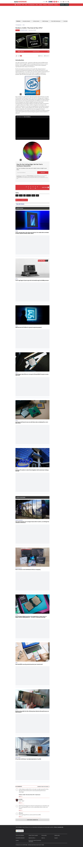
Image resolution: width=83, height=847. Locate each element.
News (37, 4)
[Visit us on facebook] (49, 1)
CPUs (23, 4)
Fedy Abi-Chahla (24, 30)
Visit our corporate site (58, 827)
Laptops (40, 4)
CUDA (21, 195)
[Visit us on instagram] (53, 1)
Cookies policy (57, 835)
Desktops (45, 4)
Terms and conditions (20, 835)
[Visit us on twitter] (51, 1)
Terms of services (30, 175)
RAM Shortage (45, 21)
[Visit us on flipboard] (56, 1)
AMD (37, 195)
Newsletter (47, 55)
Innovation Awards (26, 21)
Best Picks (19, 4)
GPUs (26, 4)
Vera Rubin (66, 21)
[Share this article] (16, 56)
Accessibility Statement (20, 837)
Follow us (41, 55)
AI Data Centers (36, 21)
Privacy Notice (19, 176)
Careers (17, 840)
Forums (66, 4)
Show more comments (32, 819)
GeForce (28, 195)
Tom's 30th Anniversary (55, 21)
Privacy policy (44, 835)
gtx (24, 195)
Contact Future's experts (33, 835)
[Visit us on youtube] (54, 1)
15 (35, 188)
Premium (62, 4)
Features (17, 30)
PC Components (31, 4)
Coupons (56, 4)
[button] (67, 1)
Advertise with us (32, 837)
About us (43, 837)
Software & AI (50, 4)
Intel (17, 195)
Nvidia (33, 195)
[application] (32, 127)
